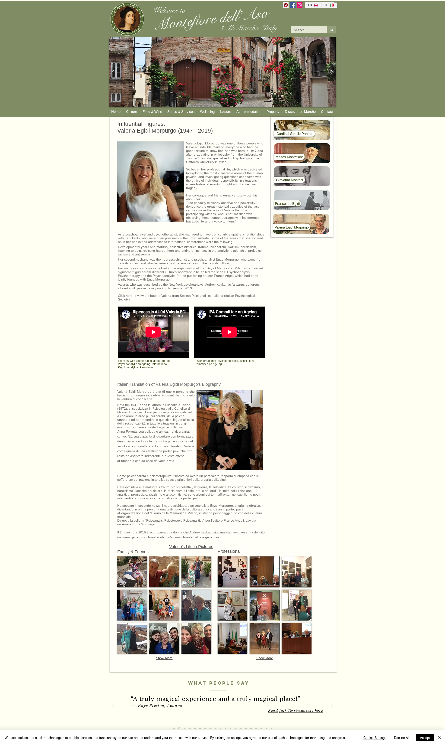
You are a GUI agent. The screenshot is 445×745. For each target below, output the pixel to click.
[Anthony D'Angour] (220, 728)
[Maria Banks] (230, 728)
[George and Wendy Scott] (251, 728)
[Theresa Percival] (205, 728)
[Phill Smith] (210, 728)
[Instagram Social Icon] (299, 5)
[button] (132, 571)
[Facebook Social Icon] (293, 5)
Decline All (401, 737)
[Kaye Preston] (179, 728)
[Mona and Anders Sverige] (215, 728)
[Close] (439, 737)
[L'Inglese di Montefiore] (174, 728)
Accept (425, 737)
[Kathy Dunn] (200, 728)
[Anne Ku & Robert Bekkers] (184, 728)
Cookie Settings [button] (374, 737)
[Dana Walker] (241, 728)
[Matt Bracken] (225, 728)
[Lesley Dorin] (246, 728)
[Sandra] (266, 728)
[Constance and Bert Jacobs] (256, 728)
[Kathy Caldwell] (271, 728)
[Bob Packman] (235, 728)
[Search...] (331, 29)
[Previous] (113, 705)
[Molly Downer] (190, 728)
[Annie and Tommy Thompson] (195, 728)
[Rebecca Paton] (261, 728)
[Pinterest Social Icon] (286, 5)
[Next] (332, 705)
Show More (164, 658)
